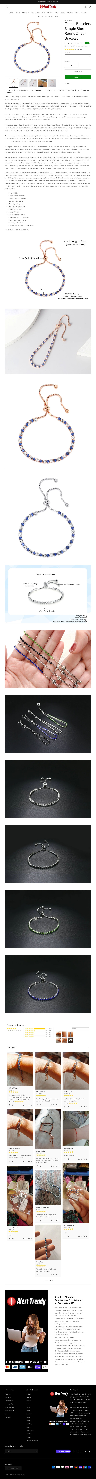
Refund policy (9, 1401)
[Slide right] (59, 83)
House (28, 1407)
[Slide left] (7, 83)
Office (28, 1410)
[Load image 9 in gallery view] (42, 83)
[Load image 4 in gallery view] (32, 83)
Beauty (29, 1397)
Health (29, 1394)
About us (7, 1394)
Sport (28, 1417)
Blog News (8, 1417)
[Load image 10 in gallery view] (52, 83)
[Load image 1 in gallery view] (13, 83)
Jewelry (29, 1420)
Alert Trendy (11, 1474)
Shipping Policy (9, 1407)
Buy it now (78, 77)
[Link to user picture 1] (20, 1069)
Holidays (29, 1424)
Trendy (29, 1437)
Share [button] (68, 84)
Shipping (75, 46)
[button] (7, 7)
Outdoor (29, 1414)
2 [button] (45, 1280)
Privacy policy (9, 1404)
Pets (28, 1404)
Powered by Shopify (19, 1474)
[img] (20, 1092)
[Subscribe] (36, 1451)
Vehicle (29, 1427)
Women (29, 1401)
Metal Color (68, 53)
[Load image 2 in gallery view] (23, 83)
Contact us (8, 1397)
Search (7, 1414)
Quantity (67, 61)
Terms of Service (10, 1410)
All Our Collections (32, 1440)
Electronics (30, 1430)
